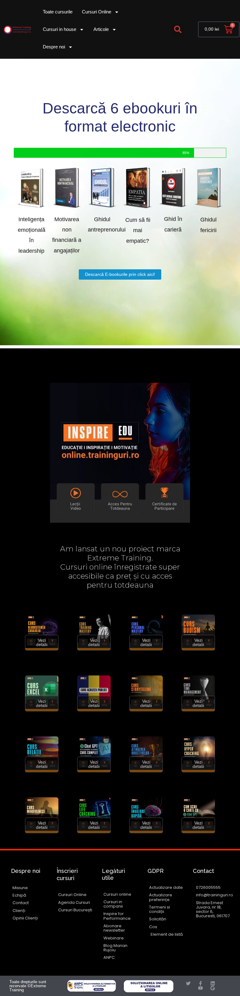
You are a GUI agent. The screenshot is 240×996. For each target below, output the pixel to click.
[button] (178, 29)
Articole (101, 29)
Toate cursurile (57, 11)
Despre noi (54, 46)
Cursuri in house (59, 29)
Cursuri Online (96, 11)
